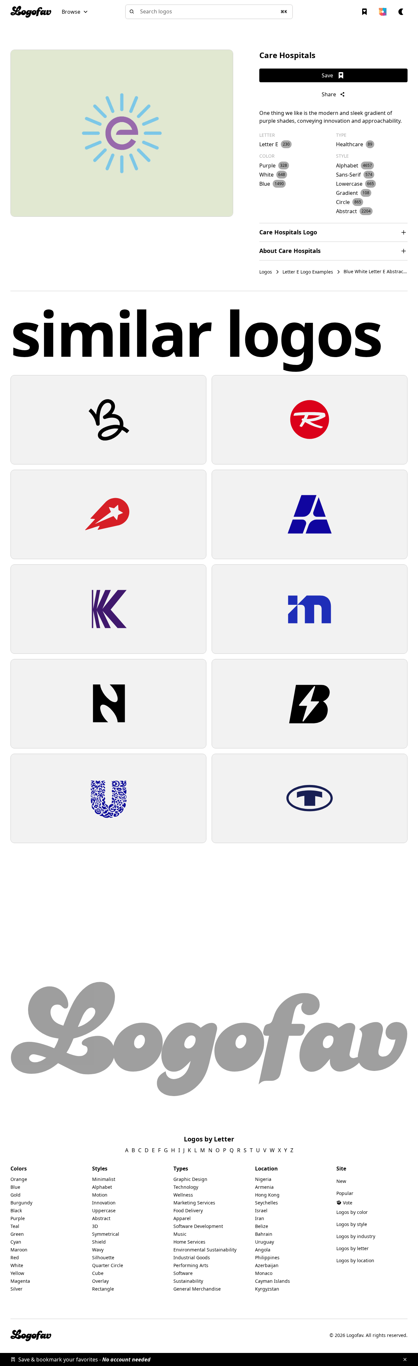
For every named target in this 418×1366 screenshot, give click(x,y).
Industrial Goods (191, 1257)
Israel (261, 1210)
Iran (259, 1218)
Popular (344, 1193)
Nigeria (263, 1179)
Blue (15, 1187)
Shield (99, 1242)
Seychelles (266, 1203)
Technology (185, 1187)
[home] (30, 12)
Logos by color (352, 1212)
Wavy (98, 1250)
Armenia (264, 1187)
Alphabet (102, 1187)
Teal (14, 1226)
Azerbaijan (267, 1265)
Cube (98, 1273)
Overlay (100, 1281)
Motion (99, 1195)
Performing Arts (190, 1265)
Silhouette (103, 1257)
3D (95, 1226)
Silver (16, 1289)
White (16, 1265)
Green (17, 1234)
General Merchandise (197, 1289)
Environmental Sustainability (204, 1250)
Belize (261, 1226)
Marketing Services (194, 1203)
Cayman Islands (272, 1281)
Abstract (101, 1218)
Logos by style (351, 1224)
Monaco (263, 1273)
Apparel (182, 1218)
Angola (262, 1250)
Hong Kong (267, 1195)
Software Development (198, 1226)
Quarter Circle (107, 1265)
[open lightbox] (121, 133)
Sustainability (188, 1281)
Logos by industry (355, 1236)
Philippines (267, 1257)
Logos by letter (352, 1248)
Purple (17, 1218)
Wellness (183, 1195)
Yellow (17, 1273)
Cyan (15, 1242)
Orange (18, 1179)
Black (16, 1210)
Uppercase (104, 1210)
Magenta (20, 1281)
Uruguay (264, 1242)
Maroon (18, 1250)
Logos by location (355, 1260)
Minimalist (103, 1179)
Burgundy (21, 1203)
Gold (15, 1195)
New (341, 1181)
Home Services (189, 1242)
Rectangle (103, 1289)
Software (183, 1273)
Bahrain (263, 1234)
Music (179, 1234)
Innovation (104, 1203)
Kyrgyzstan (267, 1289)
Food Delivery (188, 1210)
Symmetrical (105, 1234)
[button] (74, 11)
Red (14, 1257)
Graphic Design (190, 1179)
